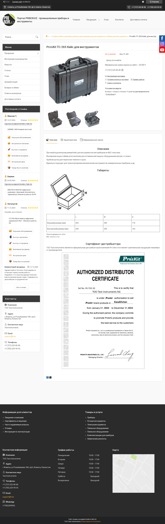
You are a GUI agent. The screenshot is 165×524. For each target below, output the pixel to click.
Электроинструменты (96, 425)
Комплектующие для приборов (100, 435)
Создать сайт (17, 2)
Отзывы (8, 428)
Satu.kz (94, 519)
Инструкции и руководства (16, 59)
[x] (50, 378)
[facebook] (47, 378)
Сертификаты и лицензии (16, 421)
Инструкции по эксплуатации (17, 432)
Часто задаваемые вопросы (17, 425)
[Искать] (37, 37)
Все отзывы (21, 287)
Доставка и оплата (138, 20)
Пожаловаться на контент (91, 521)
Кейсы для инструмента (117, 36)
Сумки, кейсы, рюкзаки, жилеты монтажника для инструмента (78, 36)
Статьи (8, 70)
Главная (76, 20)
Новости (8, 65)
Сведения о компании (14, 418)
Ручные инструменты (96, 421)
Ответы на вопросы (13, 93)
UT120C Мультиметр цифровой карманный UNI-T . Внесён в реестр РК (22, 221)
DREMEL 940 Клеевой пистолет (20, 129)
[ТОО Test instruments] (9, 19)
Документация (11, 82)
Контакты (119, 20)
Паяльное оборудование (98, 428)
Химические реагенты (96, 439)
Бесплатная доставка (116, 76)
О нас (106, 20)
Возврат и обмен (12, 88)
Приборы (91, 418)
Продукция (91, 20)
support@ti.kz (10, 336)
